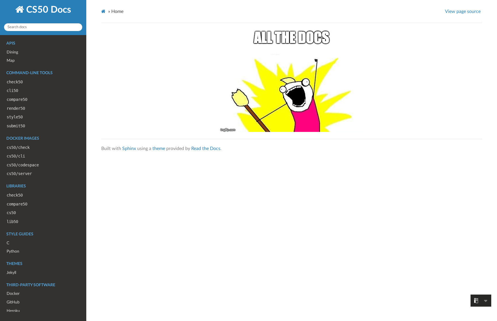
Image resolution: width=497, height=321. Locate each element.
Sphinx (129, 148)
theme (158, 148)
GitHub (13, 302)
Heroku (13, 311)
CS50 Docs (47, 9)
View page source (463, 11)
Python (13, 251)
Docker (13, 293)
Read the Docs (205, 148)
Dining (12, 52)
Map (11, 60)
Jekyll (11, 272)
